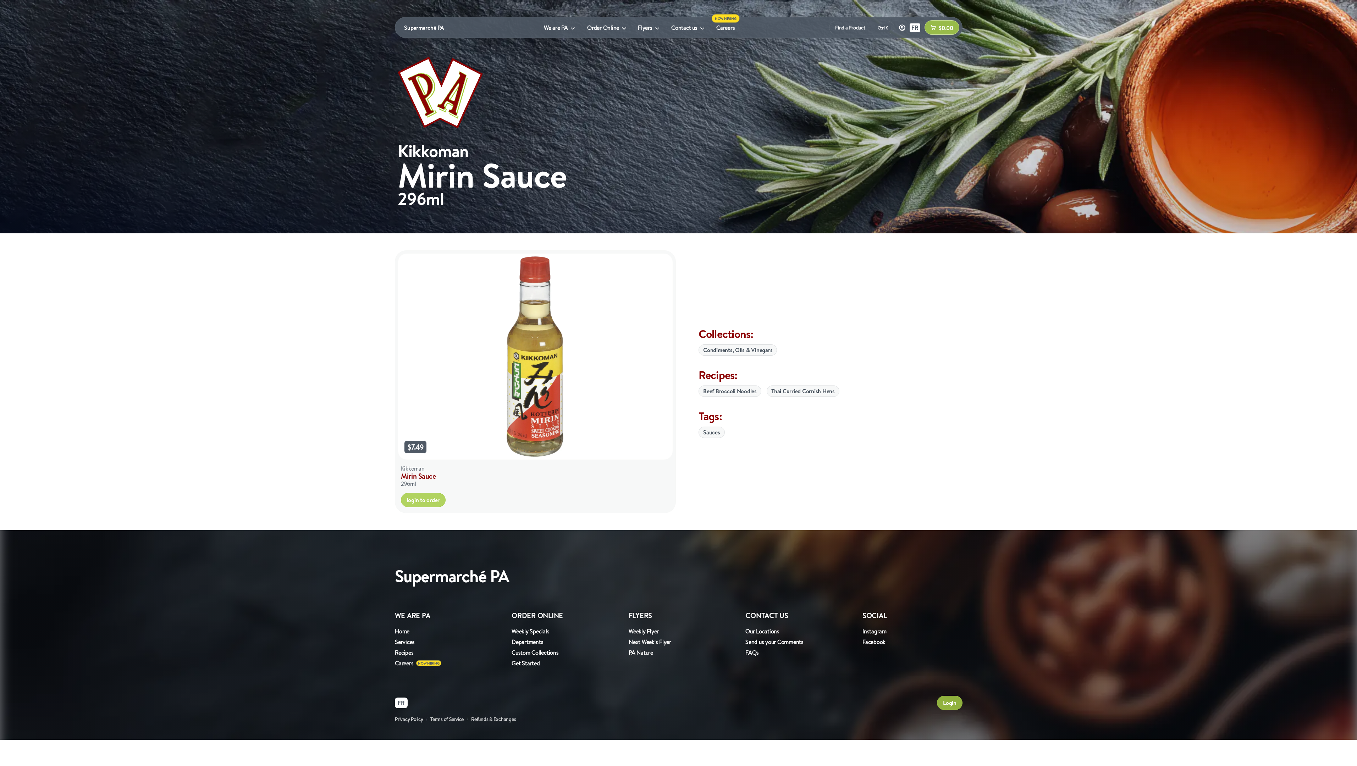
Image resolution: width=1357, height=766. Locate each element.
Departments (527, 642)
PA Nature (641, 652)
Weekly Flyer (644, 631)
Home (402, 631)
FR (915, 28)
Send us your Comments (774, 642)
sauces (711, 432)
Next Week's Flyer (650, 642)
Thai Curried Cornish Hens (803, 391)
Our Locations (762, 631)
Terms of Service (447, 719)
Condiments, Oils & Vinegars (737, 350)
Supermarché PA (424, 28)
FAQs (752, 652)
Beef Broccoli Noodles (730, 391)
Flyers (645, 28)
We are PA (556, 28)
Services (405, 642)
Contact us (684, 28)
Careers (725, 28)
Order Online (603, 28)
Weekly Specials (530, 631)
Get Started (526, 663)
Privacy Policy (409, 719)
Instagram (874, 631)
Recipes (404, 652)
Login (949, 703)
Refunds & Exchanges (493, 719)
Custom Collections (535, 652)
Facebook (874, 642)
